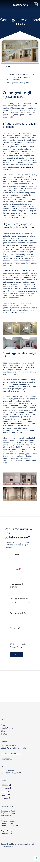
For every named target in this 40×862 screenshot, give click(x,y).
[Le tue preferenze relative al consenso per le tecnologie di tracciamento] (36, 858)
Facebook (5, 785)
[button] (36, 67)
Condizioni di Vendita (9, 825)
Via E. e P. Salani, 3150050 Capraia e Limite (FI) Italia (13, 747)
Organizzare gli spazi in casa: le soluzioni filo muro (18, 78)
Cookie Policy (6, 833)
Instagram (5, 788)
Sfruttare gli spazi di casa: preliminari (19, 74)
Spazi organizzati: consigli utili (17, 83)
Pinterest (4, 792)
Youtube (4, 795)
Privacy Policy (16, 647)
